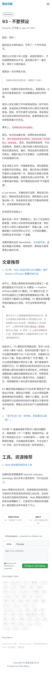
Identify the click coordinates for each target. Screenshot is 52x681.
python (44, 583)
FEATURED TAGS (10, 576)
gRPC (25, 605)
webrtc (25, 628)
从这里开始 (39, 242)
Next (38, 520)
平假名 (22, 587)
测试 (5, 587)
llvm (26, 583)
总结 (5, 592)
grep (30, 624)
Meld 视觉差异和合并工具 (18, 464)
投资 (24, 596)
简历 (42, 615)
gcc (33, 605)
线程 (13, 619)
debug (21, 624)
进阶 (45, 619)
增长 (42, 610)
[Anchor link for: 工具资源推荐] (34, 457)
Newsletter (8, 14)
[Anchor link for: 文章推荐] (21, 262)
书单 (5, 601)
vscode (7, 628)
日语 (31, 587)
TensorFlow (24, 592)
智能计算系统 (31, 615)
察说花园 (7, 3)
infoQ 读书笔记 (9, 647)
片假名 (39, 587)
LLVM (13, 587)
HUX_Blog (23, 666)
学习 (5, 615)
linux (37, 624)
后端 (20, 601)
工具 (16, 596)
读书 (30, 619)
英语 (35, 601)
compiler (7, 596)
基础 (5, 583)
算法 (5, 619)
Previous (13, 518)
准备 (35, 610)
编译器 (34, 583)
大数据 (35, 592)
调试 (37, 619)
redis (20, 610)
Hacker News (25, 644)
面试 (44, 592)
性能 (13, 615)
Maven (7, 605)
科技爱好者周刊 (40, 644)
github (38, 596)
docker (16, 605)
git (31, 596)
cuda (13, 592)
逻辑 (43, 601)
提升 (28, 601)
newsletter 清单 (9, 644)
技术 (20, 615)
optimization (9, 610)
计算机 (21, 619)
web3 (16, 628)
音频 (13, 624)
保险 (27, 610)
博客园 (21, 647)
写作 (13, 601)
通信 (5, 624)
